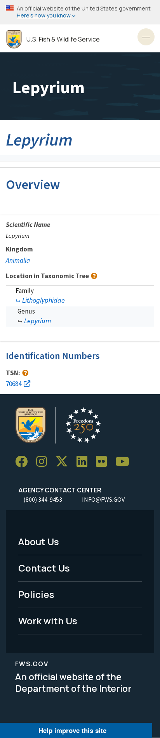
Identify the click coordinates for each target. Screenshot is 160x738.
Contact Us (44, 567)
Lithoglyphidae (43, 300)
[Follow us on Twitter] (64, 462)
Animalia (18, 260)
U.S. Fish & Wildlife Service (63, 39)
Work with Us (47, 620)
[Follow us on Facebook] (24, 462)
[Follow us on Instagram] (44, 462)
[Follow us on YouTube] (125, 462)
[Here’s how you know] (80, 12)
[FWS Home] (14, 39)
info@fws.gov (103, 499)
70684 (13, 383)
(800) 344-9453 (42, 499)
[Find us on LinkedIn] (85, 462)
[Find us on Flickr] (104, 462)
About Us (38, 541)
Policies (36, 594)
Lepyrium (37, 320)
